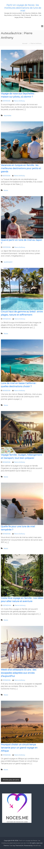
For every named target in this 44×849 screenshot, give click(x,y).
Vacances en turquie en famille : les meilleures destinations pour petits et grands (21, 168)
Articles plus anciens (11, 780)
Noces (6, 190)
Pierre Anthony (19, 101)
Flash (11, 845)
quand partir (8, 262)
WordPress (37, 845)
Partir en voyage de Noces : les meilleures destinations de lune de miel (22, 8)
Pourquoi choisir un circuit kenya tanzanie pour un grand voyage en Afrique (19, 747)
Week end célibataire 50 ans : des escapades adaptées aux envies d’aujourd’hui (18, 672)
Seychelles (7, 115)
